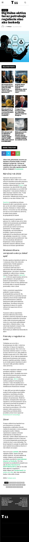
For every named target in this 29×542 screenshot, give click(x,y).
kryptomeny (7, 484)
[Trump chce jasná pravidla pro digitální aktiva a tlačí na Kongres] (21, 101)
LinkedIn (15, 451)
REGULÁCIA (9, 487)
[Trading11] (3, 26)
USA (14, 487)
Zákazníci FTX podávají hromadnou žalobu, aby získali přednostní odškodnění (7, 502)
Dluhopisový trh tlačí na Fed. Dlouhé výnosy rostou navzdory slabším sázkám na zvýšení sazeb (21, 136)
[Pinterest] (13, 153)
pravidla (18, 484)
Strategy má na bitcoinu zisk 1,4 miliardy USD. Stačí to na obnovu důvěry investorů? (7, 88)
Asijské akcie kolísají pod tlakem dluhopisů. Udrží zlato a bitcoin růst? (21, 88)
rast (23, 484)
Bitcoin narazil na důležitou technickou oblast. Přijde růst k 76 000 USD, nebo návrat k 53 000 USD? (8, 136)
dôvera (19, 482)
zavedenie (19, 487)
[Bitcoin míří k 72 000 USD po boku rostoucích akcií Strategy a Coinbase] (8, 101)
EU (23, 482)
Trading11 (9, 26)
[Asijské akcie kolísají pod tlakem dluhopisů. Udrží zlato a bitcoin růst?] (21, 77)
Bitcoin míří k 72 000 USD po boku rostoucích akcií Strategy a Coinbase (7, 112)
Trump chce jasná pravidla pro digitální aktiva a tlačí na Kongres (20, 112)
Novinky (4, 10)
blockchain (12, 482)
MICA (13, 484)
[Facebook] (4, 153)
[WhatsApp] (17, 153)
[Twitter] (8, 153)
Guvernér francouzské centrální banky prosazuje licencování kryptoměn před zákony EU (21, 503)
